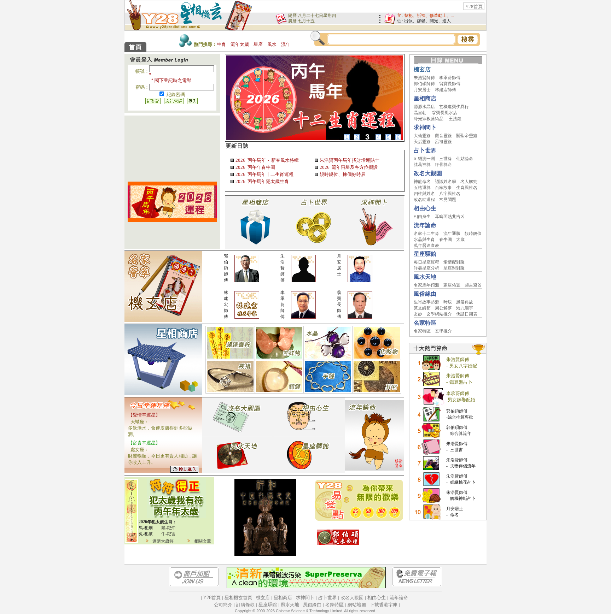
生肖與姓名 (466, 187)
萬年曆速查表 (426, 245)
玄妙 (418, 314)
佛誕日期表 (466, 314)
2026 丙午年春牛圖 (254, 167)
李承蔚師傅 (449, 77)
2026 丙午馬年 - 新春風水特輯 (266, 160)
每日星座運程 (426, 262)
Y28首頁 (474, 6)
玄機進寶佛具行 (454, 106)
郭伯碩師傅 (424, 83)
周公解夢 (443, 308)
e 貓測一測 (424, 158)
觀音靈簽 (443, 135)
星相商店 (283, 597)
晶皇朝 (420, 112)
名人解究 (468, 181)
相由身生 (422, 216)
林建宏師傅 (445, 89)
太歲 (460, 239)
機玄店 (263, 597)
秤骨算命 (443, 164)
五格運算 (422, 187)
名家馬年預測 (426, 285)
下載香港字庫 (383, 604)
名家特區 (422, 331)
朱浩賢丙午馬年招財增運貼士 (349, 160)
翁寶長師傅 (449, 83)
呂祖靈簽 (443, 141)
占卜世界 (327, 597)
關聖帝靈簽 (466, 135)
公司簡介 (223, 604)
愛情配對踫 (454, 262)
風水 (272, 44)
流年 (285, 44)
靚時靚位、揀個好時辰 (342, 174)
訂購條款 (245, 604)
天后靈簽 (422, 141)
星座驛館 (267, 604)
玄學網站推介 (439, 314)
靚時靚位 (473, 233)
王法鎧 (455, 118)
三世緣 (445, 158)
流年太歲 (240, 44)
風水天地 (290, 604)
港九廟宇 (464, 308)
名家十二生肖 (426, 233)
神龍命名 (422, 181)
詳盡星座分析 (426, 268)
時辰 (447, 302)
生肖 (221, 44)
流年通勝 (451, 233)
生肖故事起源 (426, 302)
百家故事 (443, 187)
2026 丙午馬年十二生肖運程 (263, 174)
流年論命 (399, 597)
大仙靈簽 (422, 135)
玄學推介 (443, 331)
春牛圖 (445, 239)
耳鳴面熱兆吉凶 (450, 216)
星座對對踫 (454, 268)
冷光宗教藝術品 (428, 118)
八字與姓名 (449, 193)
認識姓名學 (445, 181)
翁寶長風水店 (444, 112)
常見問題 (447, 199)
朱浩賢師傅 (424, 77)
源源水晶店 (424, 106)
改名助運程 (424, 199)
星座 (258, 44)
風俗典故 (464, 302)
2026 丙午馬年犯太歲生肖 (261, 181)
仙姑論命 (464, 158)
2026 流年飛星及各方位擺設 (348, 167)
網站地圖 (357, 604)
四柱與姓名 (424, 193)
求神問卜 (305, 597)
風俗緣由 (312, 604)
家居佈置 (451, 285)
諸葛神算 (422, 164)
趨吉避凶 (473, 285)
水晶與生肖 (424, 239)
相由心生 (376, 597)
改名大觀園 (352, 597)
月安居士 (422, 89)
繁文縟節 (422, 308)
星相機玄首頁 (238, 597)
